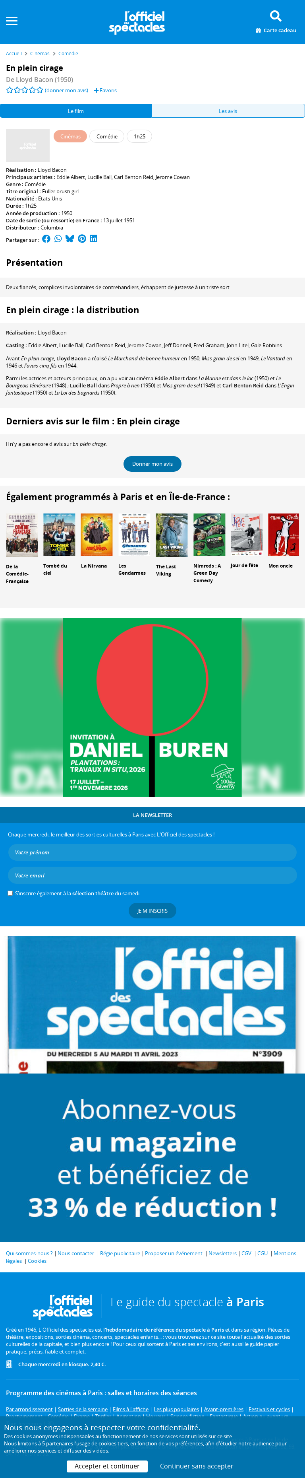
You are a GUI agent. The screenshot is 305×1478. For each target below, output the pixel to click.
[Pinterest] (82, 239)
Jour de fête (244, 565)
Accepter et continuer (107, 1466)
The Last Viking (166, 570)
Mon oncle (280, 565)
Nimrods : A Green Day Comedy (207, 573)
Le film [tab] (76, 111)
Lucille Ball (99, 177)
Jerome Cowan (173, 177)
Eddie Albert (70, 177)
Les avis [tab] (228, 111)
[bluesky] (69, 239)
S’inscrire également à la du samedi (77, 893)
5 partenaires (57, 1443)
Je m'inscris (152, 910)
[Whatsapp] (58, 239)
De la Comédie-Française (17, 574)
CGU (262, 1253)
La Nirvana (94, 565)
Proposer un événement (174, 1253)
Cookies (37, 1260)
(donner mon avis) (66, 90)
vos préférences (184, 1443)
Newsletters (222, 1253)
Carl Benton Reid (133, 177)
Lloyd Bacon (52, 169)
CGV (246, 1253)
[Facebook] (46, 239)
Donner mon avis (152, 463)
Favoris (107, 90)
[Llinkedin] (93, 239)
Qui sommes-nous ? (29, 1253)
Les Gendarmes (132, 569)
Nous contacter (76, 1253)
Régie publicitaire (120, 1253)
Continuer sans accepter (197, 1466)
